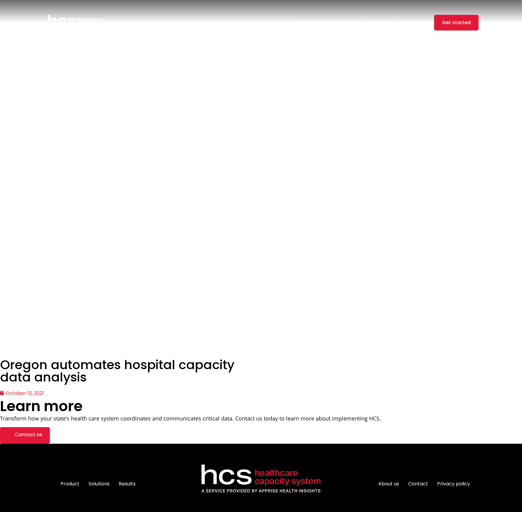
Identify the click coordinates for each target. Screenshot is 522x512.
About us (414, 22)
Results (380, 22)
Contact (418, 483)
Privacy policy (453, 483)
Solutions (346, 22)
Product (311, 22)
